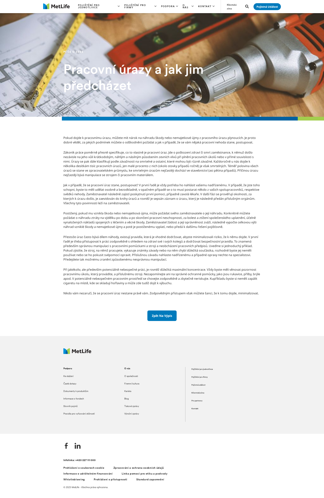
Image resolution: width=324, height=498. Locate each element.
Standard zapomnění (150, 479)
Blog (126, 399)
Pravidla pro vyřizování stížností (79, 414)
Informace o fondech (73, 399)
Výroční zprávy (131, 414)
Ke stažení (68, 376)
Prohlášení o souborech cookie (83, 468)
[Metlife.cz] (77, 353)
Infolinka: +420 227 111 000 (79, 460)
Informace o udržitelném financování (88, 473)
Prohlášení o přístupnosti (110, 479)
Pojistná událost (198, 385)
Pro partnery (196, 401)
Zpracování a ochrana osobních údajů (138, 468)
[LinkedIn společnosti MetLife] (78, 446)
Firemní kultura (131, 384)
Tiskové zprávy (131, 406)
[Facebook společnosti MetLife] (66, 446)
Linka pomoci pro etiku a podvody (144, 473)
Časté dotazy (69, 384)
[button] (99, 6)
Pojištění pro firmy (199, 377)
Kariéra (127, 391)
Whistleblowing (74, 479)
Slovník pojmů (70, 406)
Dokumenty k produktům (75, 391)
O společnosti (131, 376)
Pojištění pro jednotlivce (202, 369)
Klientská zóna (197, 393)
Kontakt (194, 409)
